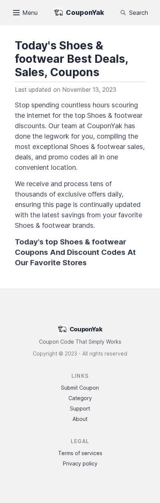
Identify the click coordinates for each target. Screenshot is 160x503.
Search (138, 12)
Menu (30, 12)
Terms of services (80, 453)
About (80, 419)
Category (80, 398)
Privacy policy (80, 463)
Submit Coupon (80, 387)
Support (80, 408)
